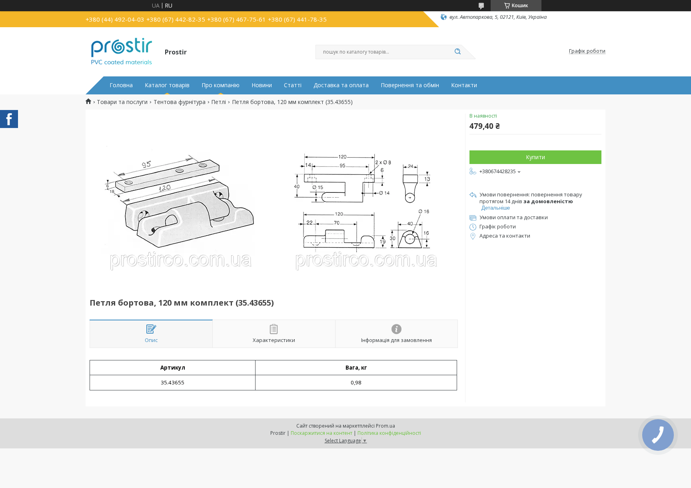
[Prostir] (122, 51)
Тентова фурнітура (180, 102)
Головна (121, 85)
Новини (262, 85)
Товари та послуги (122, 102)
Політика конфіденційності (389, 433)
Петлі (218, 102)
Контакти (464, 85)
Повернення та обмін (410, 85)
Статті (293, 85)
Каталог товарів (167, 85)
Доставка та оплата (341, 85)
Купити (535, 157)
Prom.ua (385, 425)
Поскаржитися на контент (321, 433)
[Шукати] (457, 52)
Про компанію (221, 85)
